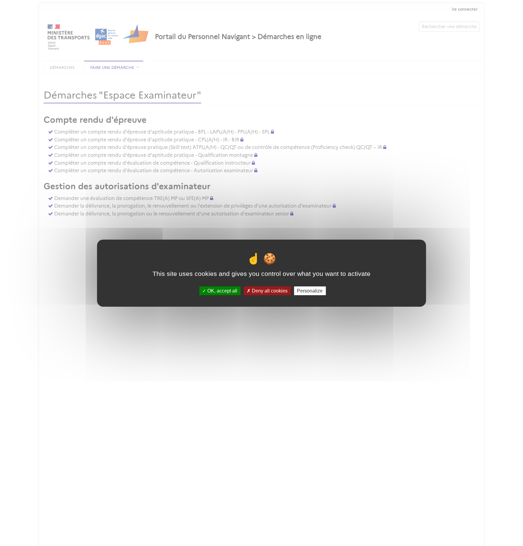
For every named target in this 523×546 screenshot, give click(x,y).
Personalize (310, 290)
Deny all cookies (269, 290)
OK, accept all (221, 290)
